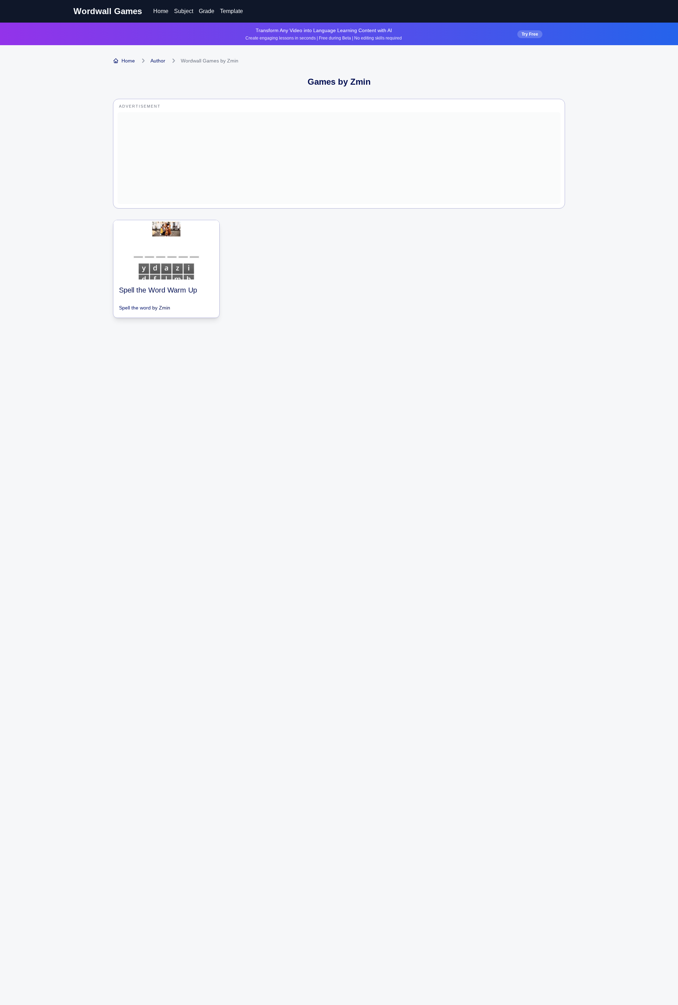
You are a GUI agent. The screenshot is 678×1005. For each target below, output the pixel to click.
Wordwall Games (107, 11)
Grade (206, 11)
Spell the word (135, 308)
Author (157, 61)
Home (160, 11)
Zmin (164, 308)
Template (231, 11)
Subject (183, 11)
